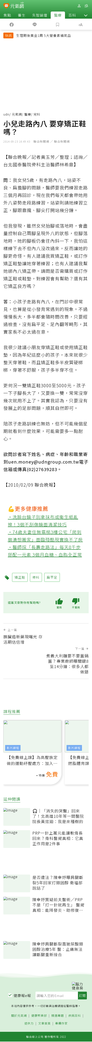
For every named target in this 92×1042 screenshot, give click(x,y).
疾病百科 (74, 1015)
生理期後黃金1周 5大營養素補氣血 (43, 35)
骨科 (36, 577)
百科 (72, 15)
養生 (21, 15)
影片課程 (13, 748)
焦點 (7, 15)
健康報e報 (22, 995)
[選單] (86, 6)
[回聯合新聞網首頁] (6, 6)
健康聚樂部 (39, 1015)
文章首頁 (44, 1023)
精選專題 (57, 1015)
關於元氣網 (19, 1015)
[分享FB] (11, 24)
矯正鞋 (20, 577)
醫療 (58, 15)
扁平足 (52, 577)
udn (6, 114)
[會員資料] (79, 6)
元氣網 (17, 114)
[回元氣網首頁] (17, 5)
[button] (86, 15)
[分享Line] (34, 24)
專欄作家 (61, 1023)
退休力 (29, 1023)
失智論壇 (39, 15)
